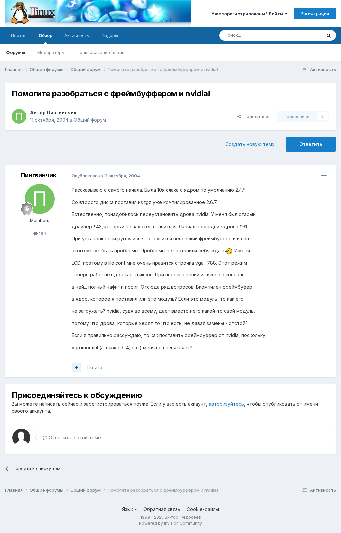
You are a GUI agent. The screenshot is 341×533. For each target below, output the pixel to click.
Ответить (310, 144)
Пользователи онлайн (100, 52)
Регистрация (315, 13)
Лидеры (109, 35)
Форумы (15, 52)
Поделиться (255, 116)
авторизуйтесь (226, 404)
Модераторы (51, 52)
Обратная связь (161, 509)
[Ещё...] (324, 176)
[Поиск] (328, 35)
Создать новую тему (250, 144)
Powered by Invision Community (170, 523)
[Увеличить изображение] (229, 250)
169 (42, 233)
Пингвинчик (61, 112)
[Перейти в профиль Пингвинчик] (19, 116)
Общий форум (90, 120)
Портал (19, 35)
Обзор (45, 35)
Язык (128, 509)
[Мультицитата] (76, 367)
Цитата (94, 367)
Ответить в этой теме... (75, 437)
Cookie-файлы (203, 509)
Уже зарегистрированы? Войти (248, 13)
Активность (76, 35)
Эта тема (303, 35)
